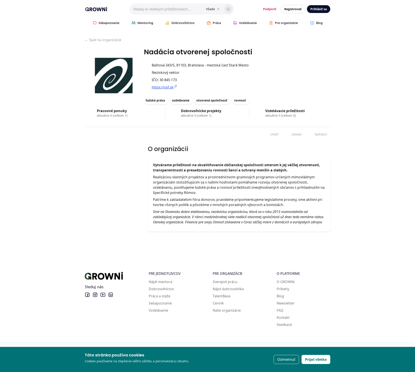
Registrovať (293, 9)
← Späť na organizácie (103, 39)
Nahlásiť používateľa (317, 133)
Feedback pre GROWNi (295, 324)
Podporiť (269, 9)
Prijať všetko (316, 359)
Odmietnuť (286, 359)
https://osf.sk (163, 87)
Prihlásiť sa (318, 9)
